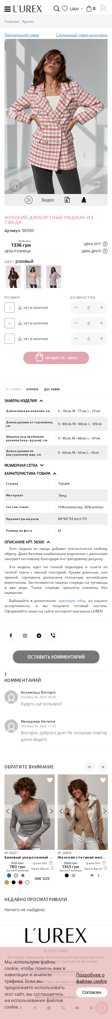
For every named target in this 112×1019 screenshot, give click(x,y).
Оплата (32, 389)
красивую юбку (72, 600)
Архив (27, 21)
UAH (74, 9)
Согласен (91, 992)
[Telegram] (39, 635)
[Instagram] (25, 635)
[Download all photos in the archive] (15, 185)
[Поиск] (58, 9)
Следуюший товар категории (82, 34)
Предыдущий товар (21, 34)
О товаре (13, 389)
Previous (9, 116)
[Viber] (53, 635)
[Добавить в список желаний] (50, 780)
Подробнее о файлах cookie (91, 978)
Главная (11, 21)
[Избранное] (65, 9)
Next (102, 116)
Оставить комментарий (56, 656)
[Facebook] (10, 635)
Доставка (52, 389)
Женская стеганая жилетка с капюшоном (83, 857)
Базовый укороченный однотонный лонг (29, 857)
